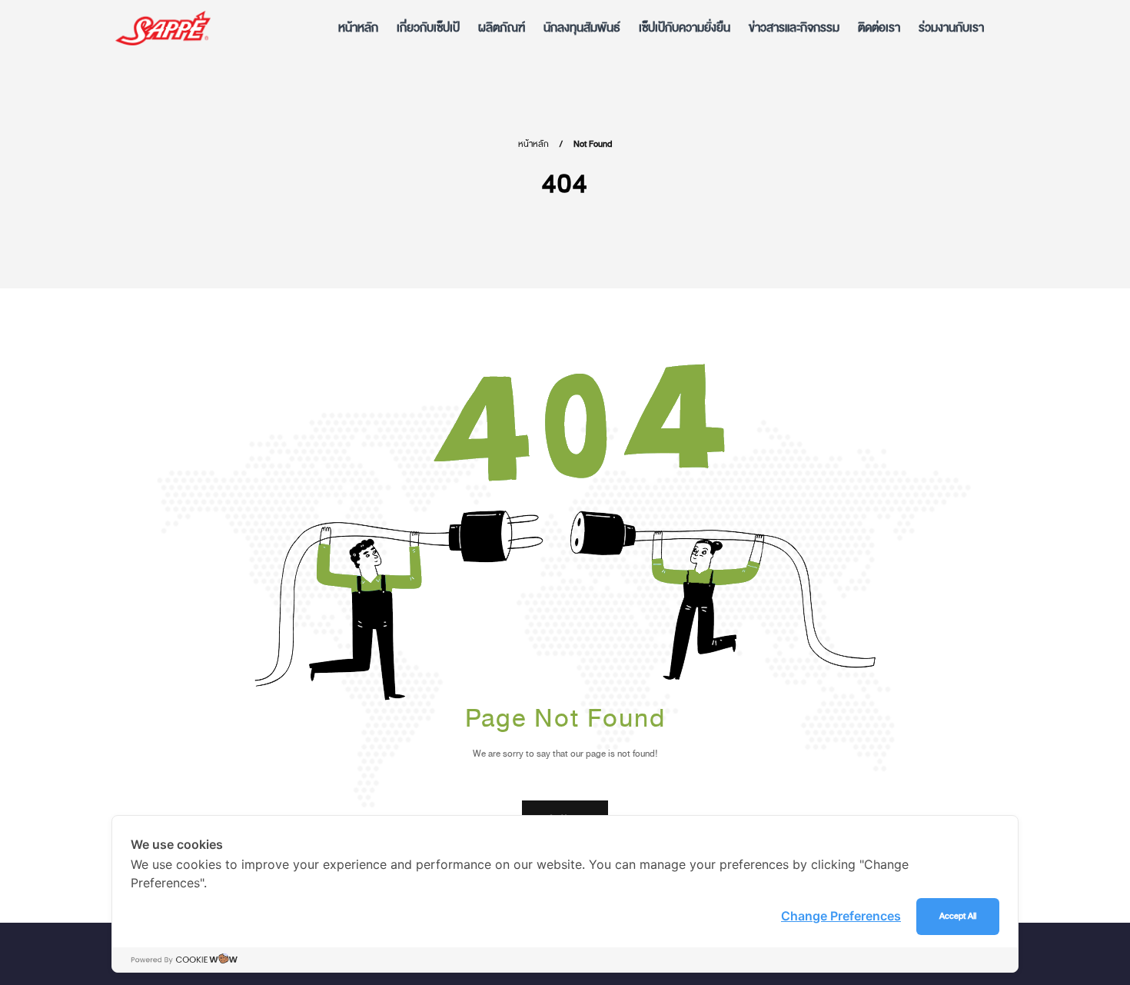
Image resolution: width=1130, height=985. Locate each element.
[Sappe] (163, 28)
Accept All (957, 916)
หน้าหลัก (533, 144)
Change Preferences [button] (841, 915)
